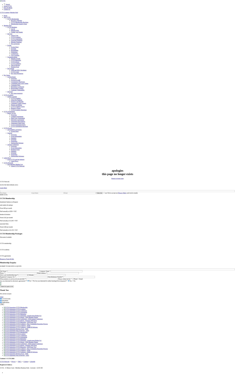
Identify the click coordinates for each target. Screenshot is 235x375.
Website (31, 275)
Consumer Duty (15, 85)
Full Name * (4, 271)
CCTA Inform (15, 62)
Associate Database (16, 40)
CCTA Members (12, 27)
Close (1, 297)
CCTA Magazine (16, 60)
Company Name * (45, 271)
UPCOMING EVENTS (14, 130)
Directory (10, 92)
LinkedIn (32, 361)
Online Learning (12, 96)
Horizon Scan (15, 67)
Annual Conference (13, 144)
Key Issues (7, 75)
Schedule (13, 139)
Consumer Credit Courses (18, 103)
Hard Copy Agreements (18, 118)
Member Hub (14, 12)
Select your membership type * (9, 275)
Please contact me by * (70, 279)
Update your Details (17, 32)
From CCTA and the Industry (15, 159)
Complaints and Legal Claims (19, 83)
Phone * (2, 273)
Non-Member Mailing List (15, 164)
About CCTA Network (17, 166)
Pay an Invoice (15, 44)
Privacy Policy (122, 193)
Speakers (13, 138)
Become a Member (16, 20)
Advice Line (14, 35)
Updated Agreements (17, 116)
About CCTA (8, 6)
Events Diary (15, 47)
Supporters (14, 141)
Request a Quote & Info (7, 259)
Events (9, 45)
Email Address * (42, 273)
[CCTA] (2, 1)
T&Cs (19, 361)
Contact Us (7, 9)
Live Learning (15, 55)
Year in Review (15, 65)
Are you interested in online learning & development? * (55, 281)
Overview (14, 78)
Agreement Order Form (18, 123)
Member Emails (15, 58)
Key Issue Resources (17, 73)
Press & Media (8, 8)
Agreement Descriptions (18, 121)
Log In (13, 29)
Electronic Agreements (17, 120)
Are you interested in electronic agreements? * (17, 281)
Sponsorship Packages (17, 156)
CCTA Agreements (16, 39)
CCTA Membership (13, 19)
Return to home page (117, 178)
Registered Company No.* (8, 277)
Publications (5, 302)
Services (9, 34)
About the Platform (16, 100)
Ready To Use (11, 113)
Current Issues (11, 77)
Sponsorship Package (17, 143)
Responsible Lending (17, 88)
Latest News (7, 158)
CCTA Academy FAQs (18, 106)
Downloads (10, 68)
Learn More (3, 188)
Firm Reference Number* (55, 277)
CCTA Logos (15, 72)
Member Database (16, 42)
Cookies (25, 361)
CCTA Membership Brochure (19, 22)
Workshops (14, 52)
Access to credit (15, 80)
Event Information (16, 136)
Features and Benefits (17, 101)
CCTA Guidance (16, 63)
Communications (12, 57)
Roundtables (14, 50)
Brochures (5, 300)
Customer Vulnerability (18, 90)
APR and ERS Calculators (18, 70)
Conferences (14, 53)
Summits (13, 49)
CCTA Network (8, 163)
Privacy (13, 361)
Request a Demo (16, 108)
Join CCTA (7, 17)
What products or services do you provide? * (13, 279)
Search (8, 4)
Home (5, 15)
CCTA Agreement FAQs (18, 125)
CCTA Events (8, 128)
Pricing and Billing (16, 105)
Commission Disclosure (18, 82)
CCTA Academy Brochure (19, 110)
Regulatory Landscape (17, 87)
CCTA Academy (5, 12)
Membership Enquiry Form (19, 24)
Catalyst (9, 133)
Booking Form (15, 149)
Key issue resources (16, 93)
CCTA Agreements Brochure (19, 126)
